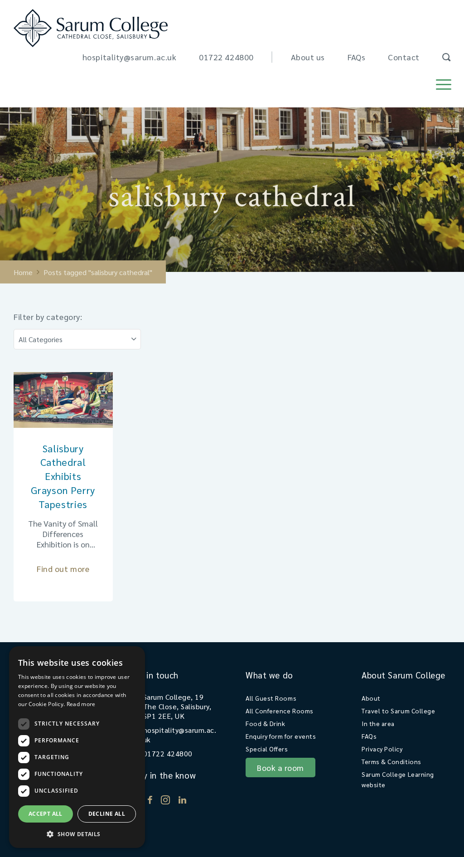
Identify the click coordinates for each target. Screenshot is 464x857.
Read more (81, 704)
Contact (404, 57)
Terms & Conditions (391, 761)
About (371, 698)
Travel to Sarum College (398, 711)
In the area (378, 723)
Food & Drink (265, 723)
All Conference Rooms (280, 711)
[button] (77, 833)
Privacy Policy (382, 749)
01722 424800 (226, 57)
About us (308, 57)
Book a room (280, 767)
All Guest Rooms (271, 698)
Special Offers (267, 749)
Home (23, 272)
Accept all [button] (46, 814)
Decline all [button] (106, 814)
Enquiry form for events (281, 736)
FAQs (356, 57)
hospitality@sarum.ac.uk (129, 57)
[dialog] (77, 747)
